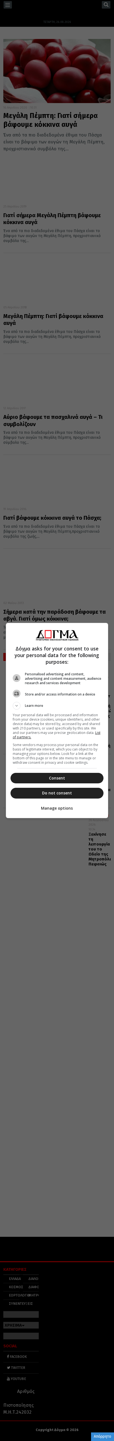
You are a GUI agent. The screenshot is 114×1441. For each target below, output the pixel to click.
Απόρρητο (102, 1436)
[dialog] (57, 720)
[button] (57, 706)
